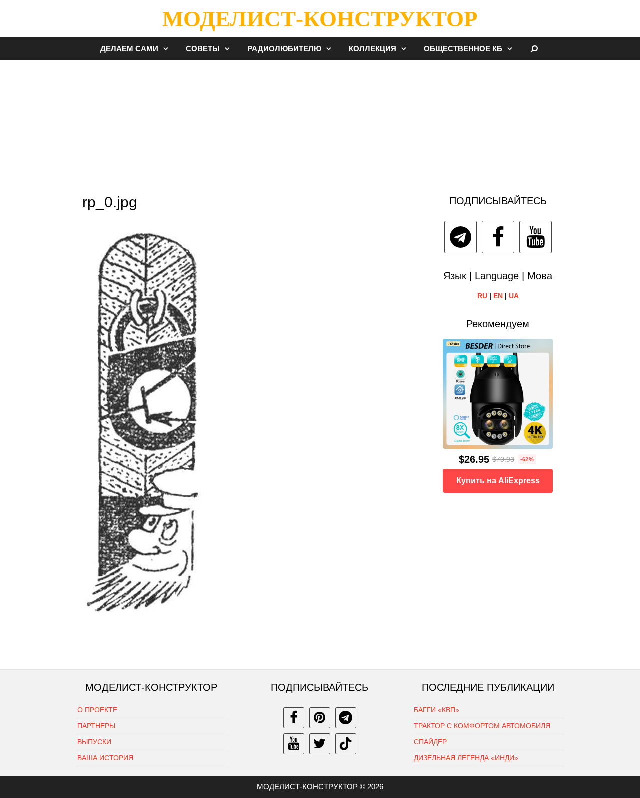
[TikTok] (346, 743)
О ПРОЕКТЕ (98, 710)
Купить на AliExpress (498, 480)
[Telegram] (460, 237)
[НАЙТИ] (534, 48)
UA (514, 296)
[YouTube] (536, 237)
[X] (320, 743)
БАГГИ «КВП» (437, 710)
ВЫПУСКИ (95, 742)
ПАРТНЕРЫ (97, 726)
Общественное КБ (463, 48)
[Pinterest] (320, 717)
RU (483, 296)
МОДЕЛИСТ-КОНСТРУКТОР (320, 18)
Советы (203, 48)
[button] (168, 48)
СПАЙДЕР (430, 742)
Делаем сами (129, 48)
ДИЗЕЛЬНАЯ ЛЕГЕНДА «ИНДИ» (466, 758)
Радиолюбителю (285, 48)
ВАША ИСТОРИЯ (106, 758)
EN (498, 296)
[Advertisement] (320, 122)
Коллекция (372, 48)
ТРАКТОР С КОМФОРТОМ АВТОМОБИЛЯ (482, 726)
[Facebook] (498, 237)
